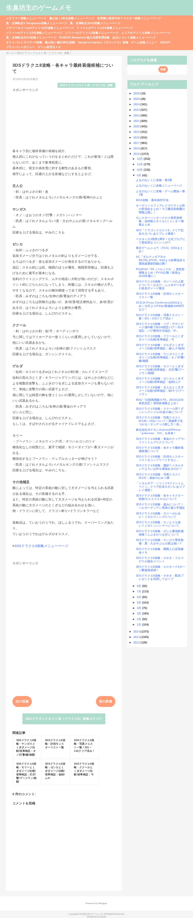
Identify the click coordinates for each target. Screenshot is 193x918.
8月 (139, 586)
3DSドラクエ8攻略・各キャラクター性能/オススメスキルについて (160, 497)
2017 (137, 143)
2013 (137, 637)
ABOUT (165, 42)
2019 (137, 131)
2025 (137, 98)
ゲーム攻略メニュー (144, 42)
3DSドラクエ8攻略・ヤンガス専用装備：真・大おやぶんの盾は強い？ (160, 541)
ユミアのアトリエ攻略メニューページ (146, 32)
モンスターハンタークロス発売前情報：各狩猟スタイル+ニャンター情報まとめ (160, 221)
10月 (140, 169)
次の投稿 (22, 701)
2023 (137, 109)
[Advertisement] (63, 118)
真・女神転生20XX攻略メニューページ (31, 37)
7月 (139, 591)
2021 (137, 120)
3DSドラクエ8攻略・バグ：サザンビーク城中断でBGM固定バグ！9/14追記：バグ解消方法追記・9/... (160, 327)
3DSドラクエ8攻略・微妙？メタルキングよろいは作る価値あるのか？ (160, 467)
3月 (139, 613)
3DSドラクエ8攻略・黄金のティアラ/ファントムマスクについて (160, 440)
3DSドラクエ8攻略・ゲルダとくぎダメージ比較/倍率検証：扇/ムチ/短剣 (160, 346)
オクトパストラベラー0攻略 (24, 42)
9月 (139, 175)
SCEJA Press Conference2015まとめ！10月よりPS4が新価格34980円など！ (160, 306)
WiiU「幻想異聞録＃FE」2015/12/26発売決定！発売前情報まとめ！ (159, 401)
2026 (137, 93)
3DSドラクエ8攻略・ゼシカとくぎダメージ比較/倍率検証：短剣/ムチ (160, 380)
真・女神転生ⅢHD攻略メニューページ (95, 23)
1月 (139, 624)
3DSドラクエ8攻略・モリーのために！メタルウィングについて (158, 515)
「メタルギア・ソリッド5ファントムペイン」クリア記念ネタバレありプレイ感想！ (160, 487)
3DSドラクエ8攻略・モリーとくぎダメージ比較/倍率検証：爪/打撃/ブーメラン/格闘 (160, 370)
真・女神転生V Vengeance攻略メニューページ (36, 23)
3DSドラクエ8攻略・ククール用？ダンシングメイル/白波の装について (160, 410)
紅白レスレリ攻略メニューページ (134, 37)
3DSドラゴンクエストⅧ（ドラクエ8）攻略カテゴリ (64, 719)
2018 (137, 137)
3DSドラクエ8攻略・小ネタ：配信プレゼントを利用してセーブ (160, 577)
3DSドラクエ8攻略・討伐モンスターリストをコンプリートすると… (160, 458)
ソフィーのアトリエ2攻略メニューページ (92, 32)
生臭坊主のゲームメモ (39, 7)
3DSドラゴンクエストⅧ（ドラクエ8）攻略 (86, 85)
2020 (137, 126)
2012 (137, 642)
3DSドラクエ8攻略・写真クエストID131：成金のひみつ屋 (158, 476)
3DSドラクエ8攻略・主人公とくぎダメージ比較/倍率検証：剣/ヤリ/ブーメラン (160, 391)
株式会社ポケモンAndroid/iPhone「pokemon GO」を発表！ (158, 431)
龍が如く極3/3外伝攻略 (60, 42)
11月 (140, 164)
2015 (137, 153)
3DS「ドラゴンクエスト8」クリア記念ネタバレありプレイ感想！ (160, 232)
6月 (139, 597)
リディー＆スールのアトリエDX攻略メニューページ (40, 27)
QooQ (103, 916)
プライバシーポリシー (20, 47)
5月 (139, 602)
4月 (139, 608)
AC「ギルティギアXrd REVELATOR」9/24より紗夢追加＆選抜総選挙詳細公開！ (160, 260)
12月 (140, 158)
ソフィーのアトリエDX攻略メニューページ (34, 32)
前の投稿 (105, 701)
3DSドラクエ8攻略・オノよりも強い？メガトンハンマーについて (158, 524)
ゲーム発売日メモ (49, 47)
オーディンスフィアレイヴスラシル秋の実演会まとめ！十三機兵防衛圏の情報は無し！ (160, 209)
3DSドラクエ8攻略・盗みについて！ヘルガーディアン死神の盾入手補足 (160, 506)
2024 (137, 104)
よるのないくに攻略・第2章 (154, 180)
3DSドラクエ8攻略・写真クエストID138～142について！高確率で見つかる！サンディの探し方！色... (159, 421)
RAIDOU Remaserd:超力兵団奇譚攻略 (84, 37)
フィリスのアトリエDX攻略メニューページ (105, 27)
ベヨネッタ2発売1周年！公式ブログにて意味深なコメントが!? (160, 240)
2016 (137, 148)
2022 (137, 115)
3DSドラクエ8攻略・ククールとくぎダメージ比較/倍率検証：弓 (160, 337)
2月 (139, 619)
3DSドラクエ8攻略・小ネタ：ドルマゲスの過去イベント (160, 559)
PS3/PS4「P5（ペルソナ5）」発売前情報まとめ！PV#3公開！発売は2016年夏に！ (160, 273)
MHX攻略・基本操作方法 (152, 200)
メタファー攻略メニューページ (26, 18)
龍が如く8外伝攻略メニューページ (71, 18)
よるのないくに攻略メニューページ (159, 185)
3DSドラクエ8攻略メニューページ (41, 546)
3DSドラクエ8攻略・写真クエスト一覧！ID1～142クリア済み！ (160, 316)
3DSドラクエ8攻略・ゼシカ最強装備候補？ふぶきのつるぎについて (160, 532)
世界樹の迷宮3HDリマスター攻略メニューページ (129, 18)
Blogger (103, 903)
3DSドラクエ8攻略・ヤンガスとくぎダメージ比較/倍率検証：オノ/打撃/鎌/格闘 (160, 357)
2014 (137, 631)
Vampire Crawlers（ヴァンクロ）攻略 (103, 42)
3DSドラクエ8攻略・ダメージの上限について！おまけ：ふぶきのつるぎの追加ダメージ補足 (160, 285)
